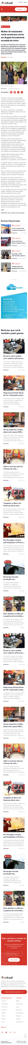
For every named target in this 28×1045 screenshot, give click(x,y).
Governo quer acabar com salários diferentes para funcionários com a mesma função (13, 359)
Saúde (3, 1013)
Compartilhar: (5, 92)
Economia (4, 1007)
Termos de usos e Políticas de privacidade (6, 1042)
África (3, 1016)
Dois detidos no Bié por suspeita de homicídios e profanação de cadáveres (13, 617)
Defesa (18, 1001)
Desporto (4, 1010)
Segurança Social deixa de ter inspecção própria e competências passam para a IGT (14, 396)
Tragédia (18, 1016)
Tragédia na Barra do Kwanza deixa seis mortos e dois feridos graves (12, 507)
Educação (19, 1010)
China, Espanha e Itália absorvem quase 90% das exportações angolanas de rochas (13, 433)
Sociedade (5, 1004)
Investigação (19, 1013)
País (3, 1022)
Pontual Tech (19, 1022)
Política (4, 1001)
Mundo (4, 1019)
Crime (17, 1007)
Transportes (19, 1004)
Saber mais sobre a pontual (12, 992)
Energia (18, 1019)
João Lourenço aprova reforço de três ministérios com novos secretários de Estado (13, 470)
